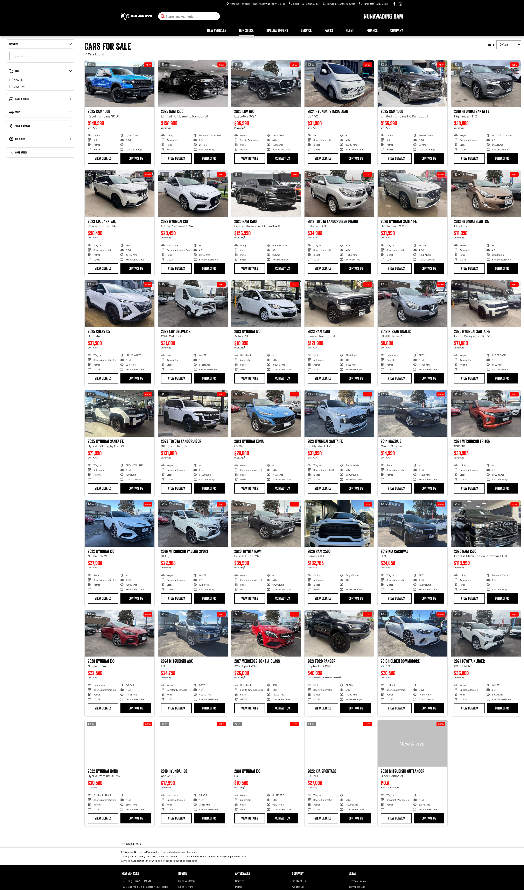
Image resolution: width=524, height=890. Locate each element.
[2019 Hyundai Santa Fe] (486, 83)
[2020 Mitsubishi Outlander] (412, 743)
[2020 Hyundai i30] (119, 633)
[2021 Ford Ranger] (339, 633)
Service (306, 30)
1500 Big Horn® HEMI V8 (136, 881)
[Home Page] (136, 16)
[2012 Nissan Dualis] (412, 303)
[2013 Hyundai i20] (266, 303)
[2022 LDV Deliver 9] (193, 303)
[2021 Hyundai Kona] (266, 413)
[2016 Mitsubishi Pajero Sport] (193, 523)
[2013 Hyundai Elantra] (486, 193)
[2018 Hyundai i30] (193, 743)
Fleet (350, 30)
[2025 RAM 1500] (119, 83)
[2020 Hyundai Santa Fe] (412, 193)
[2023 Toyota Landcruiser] (193, 413)
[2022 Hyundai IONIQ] (119, 743)
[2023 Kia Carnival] (119, 193)
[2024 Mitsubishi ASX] (193, 633)
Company (396, 30)
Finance (372, 30)
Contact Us (136, 158)
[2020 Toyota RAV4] (266, 523)
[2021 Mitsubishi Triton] (486, 413)
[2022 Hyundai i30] (193, 193)
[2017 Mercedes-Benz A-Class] (266, 633)
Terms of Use (357, 886)
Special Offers (277, 30)
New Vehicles (216, 30)
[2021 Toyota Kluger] (486, 633)
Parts (328, 30)
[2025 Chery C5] (119, 303)
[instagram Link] (400, 3)
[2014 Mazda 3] (412, 413)
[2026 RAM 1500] (486, 523)
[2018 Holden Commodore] (412, 633)
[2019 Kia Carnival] (412, 523)
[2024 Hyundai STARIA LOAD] (339, 83)
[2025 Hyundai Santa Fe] (486, 303)
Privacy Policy (357, 881)
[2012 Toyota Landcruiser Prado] (339, 193)
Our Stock (246, 30)
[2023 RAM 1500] (339, 303)
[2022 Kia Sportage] (339, 743)
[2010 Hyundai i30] (266, 743)
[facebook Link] (394, 3)
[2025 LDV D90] (266, 83)
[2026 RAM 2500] (339, 523)
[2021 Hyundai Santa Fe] (339, 413)
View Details (103, 158)
